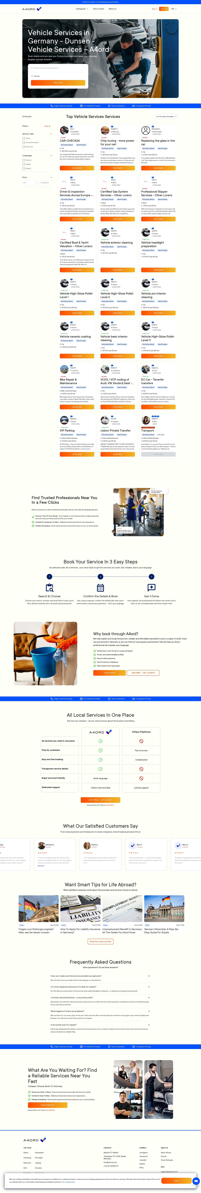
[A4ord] (32, 9)
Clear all (47, 126)
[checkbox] (24, 138)
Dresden (38, 1168)
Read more (41, 866)
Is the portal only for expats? (64, 1025)
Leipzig (38, 1163)
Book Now (77, 168)
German (28, 160)
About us (112, 9)
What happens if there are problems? (67, 1011)
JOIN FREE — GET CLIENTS (143, 673)
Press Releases (167, 1160)
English (28, 164)
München (27, 1163)
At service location (32, 142)
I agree (176, 1181)
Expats (142, 1164)
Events (164, 1156)
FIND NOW (58, 83)
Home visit (29, 147)
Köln (25, 1168)
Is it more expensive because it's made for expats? (73, 987)
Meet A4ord (166, 1153)
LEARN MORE (110, 673)
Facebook (143, 1156)
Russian (28, 168)
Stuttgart (39, 1158)
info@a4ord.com (110, 1162)
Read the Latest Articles (100, 941)
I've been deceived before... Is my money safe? (72, 997)
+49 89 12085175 (111, 1166)
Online (28, 138)
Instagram (143, 1153)
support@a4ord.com (169, 1172)
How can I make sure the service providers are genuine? (76, 976)
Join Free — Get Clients (100, 800)
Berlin (25, 1153)
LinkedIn (142, 1160)
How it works (98, 9)
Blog (141, 1167)
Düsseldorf (39, 1153)
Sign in (154, 9)
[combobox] (166, 116)
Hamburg (27, 1158)
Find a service (48, 1105)
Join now (164, 9)
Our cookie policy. (68, 1182)
